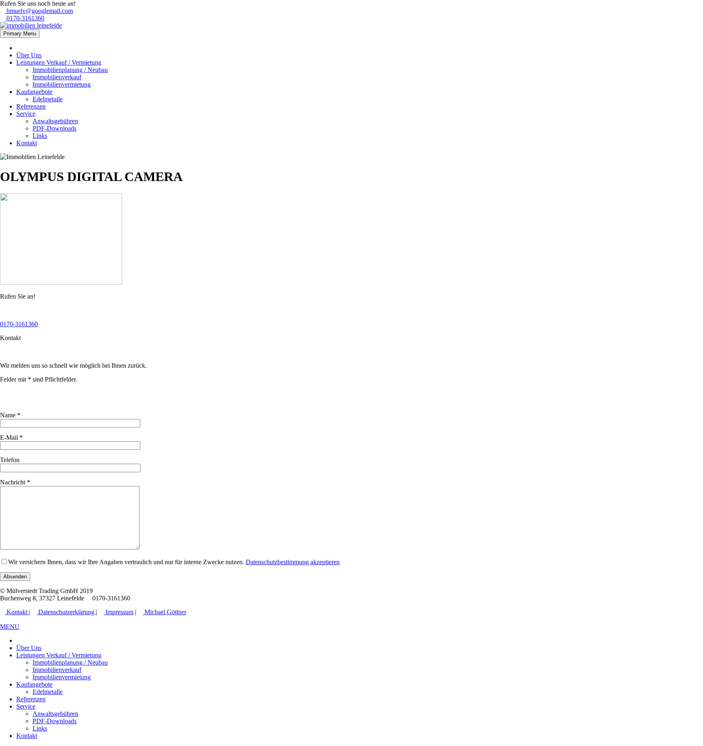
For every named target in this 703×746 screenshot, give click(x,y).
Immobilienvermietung (62, 84)
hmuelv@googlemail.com (39, 10)
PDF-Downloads (54, 128)
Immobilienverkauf (57, 77)
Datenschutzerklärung (66, 612)
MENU (10, 626)
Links (40, 135)
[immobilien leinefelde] (31, 25)
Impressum (118, 612)
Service (25, 113)
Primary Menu (19, 34)
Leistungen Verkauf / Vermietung (58, 62)
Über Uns (28, 55)
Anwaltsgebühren (55, 121)
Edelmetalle (48, 99)
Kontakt (26, 143)
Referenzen (31, 106)
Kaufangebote (34, 91)
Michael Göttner (164, 612)
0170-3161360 (24, 18)
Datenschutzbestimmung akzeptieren (293, 561)
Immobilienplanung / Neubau (70, 69)
